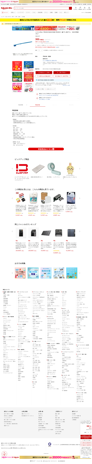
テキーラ (63, 305)
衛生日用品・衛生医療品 (52, 348)
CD (33, 385)
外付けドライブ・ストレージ (23, 340)
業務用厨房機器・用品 (51, 308)
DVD (34, 387)
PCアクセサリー (21, 329)
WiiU (48, 334)
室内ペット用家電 (65, 370)
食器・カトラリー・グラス (52, 297)
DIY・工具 (18, 16)
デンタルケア (20, 363)
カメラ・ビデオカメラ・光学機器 (24, 298)
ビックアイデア (21, 12)
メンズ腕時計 (79, 335)
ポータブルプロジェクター (23, 321)
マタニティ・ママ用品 (66, 338)
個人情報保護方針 (75, 417)
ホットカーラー (21, 361)
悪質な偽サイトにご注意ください (19, 447)
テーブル (78, 366)
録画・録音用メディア (22, 300)
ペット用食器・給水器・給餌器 (68, 364)
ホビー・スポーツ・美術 (37, 350)
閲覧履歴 (40, 417)
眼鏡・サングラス (80, 314)
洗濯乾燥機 (5, 298)
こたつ (4, 323)
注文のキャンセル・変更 (60, 419)
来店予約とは (65, 85)
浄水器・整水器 (6, 367)
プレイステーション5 (51, 320)
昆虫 (63, 367)
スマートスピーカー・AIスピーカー (24, 319)
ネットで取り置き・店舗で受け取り (11, 423)
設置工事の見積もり (8, 421)
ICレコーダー (20, 310)
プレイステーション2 (51, 332)
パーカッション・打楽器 (37, 330)
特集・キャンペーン (25, 413)
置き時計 (78, 340)
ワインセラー (5, 357)
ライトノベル (35, 374)
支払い (56, 415)
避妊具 (48, 350)
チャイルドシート (65, 347)
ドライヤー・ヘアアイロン (23, 351)
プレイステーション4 (51, 321)
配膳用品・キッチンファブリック (53, 306)
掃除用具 (78, 322)
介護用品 (49, 354)
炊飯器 (4, 341)
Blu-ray (34, 383)
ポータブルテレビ (21, 311)
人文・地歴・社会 (36, 360)
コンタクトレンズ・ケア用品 (53, 352)
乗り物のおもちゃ (65, 313)
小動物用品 (64, 360)
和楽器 (34, 335)
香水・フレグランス (51, 373)
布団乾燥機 (5, 301)
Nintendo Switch (50, 318)
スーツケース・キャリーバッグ (83, 348)
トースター (5, 344)
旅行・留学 (35, 348)
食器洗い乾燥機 (6, 366)
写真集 (34, 377)
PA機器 (34, 319)
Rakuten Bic (6, 8)
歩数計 (19, 375)
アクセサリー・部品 (22, 315)
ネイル (48, 368)
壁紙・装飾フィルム (80, 381)
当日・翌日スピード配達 (9, 413)
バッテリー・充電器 (36, 303)
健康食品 (49, 383)
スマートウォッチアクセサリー (39, 308)
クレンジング (50, 365)
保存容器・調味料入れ (51, 298)
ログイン (83, 12)
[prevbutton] (12, 168)
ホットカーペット (6, 321)
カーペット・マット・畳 (81, 378)
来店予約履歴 (41, 425)
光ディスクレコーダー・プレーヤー (24, 302)
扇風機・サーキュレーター (8, 330)
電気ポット (5, 354)
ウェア (78, 305)
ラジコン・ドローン (66, 318)
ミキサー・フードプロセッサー (9, 359)
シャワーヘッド (21, 366)
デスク (78, 368)
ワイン (63, 295)
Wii (48, 335)
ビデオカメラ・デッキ (22, 306)
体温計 (19, 380)
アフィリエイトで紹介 (59, 429)
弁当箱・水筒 (50, 304)
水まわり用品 (50, 314)
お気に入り (40, 415)
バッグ (78, 349)
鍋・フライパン (50, 293)
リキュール (64, 300)
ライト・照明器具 (6, 314)
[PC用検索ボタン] (70, 8)
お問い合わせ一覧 (46, 461)
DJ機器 (34, 331)
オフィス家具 (79, 388)
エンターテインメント (37, 346)
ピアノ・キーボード (36, 318)
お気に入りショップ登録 (60, 421)
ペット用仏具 (64, 369)
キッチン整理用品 (50, 302)
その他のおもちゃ (65, 331)
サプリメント (50, 378)
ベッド (78, 361)
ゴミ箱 (78, 384)
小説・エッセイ (36, 363)
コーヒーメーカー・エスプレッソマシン (9, 347)
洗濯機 (56, 12)
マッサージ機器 (21, 368)
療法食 (63, 372)
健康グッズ (49, 385)
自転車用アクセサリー (81, 297)
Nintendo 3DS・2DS (51, 323)
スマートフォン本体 (36, 293)
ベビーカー (64, 345)
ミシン (4, 308)
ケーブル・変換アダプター (38, 301)
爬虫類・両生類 (65, 365)
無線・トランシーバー (22, 317)
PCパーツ (20, 345)
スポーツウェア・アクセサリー (83, 312)
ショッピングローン (8, 417)
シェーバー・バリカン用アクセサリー (24, 357)
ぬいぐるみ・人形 (65, 310)
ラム (63, 298)
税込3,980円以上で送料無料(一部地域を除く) (19, 4)
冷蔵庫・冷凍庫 (6, 295)
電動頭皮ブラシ (21, 364)
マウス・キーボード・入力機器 (24, 341)
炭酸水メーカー (6, 364)
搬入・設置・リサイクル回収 (9, 419)
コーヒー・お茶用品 (51, 310)
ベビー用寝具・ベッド (66, 342)
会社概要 (84, 4)
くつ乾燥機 (5, 303)
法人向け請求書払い (42, 427)
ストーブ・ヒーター (7, 320)
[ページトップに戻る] (90, 287)
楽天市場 (89, 4)
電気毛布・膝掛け (6, 325)
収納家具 (78, 374)
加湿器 (4, 332)
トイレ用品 (79, 329)
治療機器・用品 (50, 347)
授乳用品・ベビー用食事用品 (67, 344)
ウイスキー (64, 293)
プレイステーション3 (51, 330)
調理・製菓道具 (50, 295)
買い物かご (40, 413)
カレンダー (35, 355)
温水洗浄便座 (20, 371)
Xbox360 (49, 327)
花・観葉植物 (64, 390)
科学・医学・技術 (36, 369)
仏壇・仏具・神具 (80, 401)
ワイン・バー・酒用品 (51, 312)
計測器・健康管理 (50, 381)
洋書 (33, 372)
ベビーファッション (66, 337)
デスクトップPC (21, 326)
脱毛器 (19, 359)
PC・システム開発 (36, 370)
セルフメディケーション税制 (6, 447)
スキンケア (49, 361)
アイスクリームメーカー (8, 372)
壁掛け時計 (79, 338)
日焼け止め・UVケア (51, 372)
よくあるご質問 (69, 4)
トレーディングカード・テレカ (68, 325)
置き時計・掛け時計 (80, 379)
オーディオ (20, 295)
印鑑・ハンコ (79, 320)
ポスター (34, 379)
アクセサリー (35, 328)
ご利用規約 (74, 419)
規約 (69, 85)
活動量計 (19, 373)
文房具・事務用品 (80, 318)
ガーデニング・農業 (66, 385)
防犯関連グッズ (80, 396)
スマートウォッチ (80, 342)
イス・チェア (79, 369)
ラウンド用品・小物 (80, 304)
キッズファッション (66, 335)
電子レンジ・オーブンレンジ (9, 339)
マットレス (79, 357)
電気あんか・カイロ (7, 327)
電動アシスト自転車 (80, 295)
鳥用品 (63, 362)
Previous (11, 28)
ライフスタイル (36, 357)
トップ (2, 16)
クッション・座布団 (80, 364)
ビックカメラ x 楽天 (5, 4)
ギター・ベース (36, 326)
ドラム (34, 324)
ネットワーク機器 (21, 338)
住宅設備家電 (5, 312)
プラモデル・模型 (65, 315)
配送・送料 (57, 413)
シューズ (78, 300)
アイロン (5, 307)
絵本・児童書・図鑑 (36, 344)
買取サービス (6, 425)
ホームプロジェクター (22, 304)
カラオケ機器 (35, 337)
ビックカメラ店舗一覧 (77, 4)
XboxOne (49, 325)
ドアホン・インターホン (67, 378)
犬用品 (63, 355)
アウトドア (79, 311)
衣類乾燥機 (5, 300)
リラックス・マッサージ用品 (53, 388)
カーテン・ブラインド (81, 376)
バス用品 (78, 327)
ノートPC (20, 327)
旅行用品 (78, 351)
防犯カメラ (64, 380)
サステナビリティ (53, 461)
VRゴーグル (35, 313)
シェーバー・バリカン (22, 354)
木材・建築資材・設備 (66, 384)
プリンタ (19, 333)
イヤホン (34, 12)
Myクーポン (40, 421)
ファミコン (49, 339)
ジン (63, 297)
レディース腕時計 (80, 337)
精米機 (4, 343)
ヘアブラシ (20, 353)
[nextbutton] (79, 168)
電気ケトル (5, 356)
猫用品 (63, 353)
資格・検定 (35, 375)
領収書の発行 (57, 423)
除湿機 (4, 334)
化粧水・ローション (51, 363)
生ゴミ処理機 (5, 371)
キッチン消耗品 (50, 300)
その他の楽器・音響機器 (37, 338)
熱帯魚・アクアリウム (66, 358)
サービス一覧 (39, 461)
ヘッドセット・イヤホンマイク (39, 305)
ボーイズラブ (35, 365)
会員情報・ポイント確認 (43, 423)
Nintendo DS (49, 337)
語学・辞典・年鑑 (36, 367)
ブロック (63, 329)
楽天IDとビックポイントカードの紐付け (45, 430)
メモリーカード (21, 313)
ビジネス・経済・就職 (37, 353)
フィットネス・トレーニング (82, 307)
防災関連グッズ (65, 382)
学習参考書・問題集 (36, 362)
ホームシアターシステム (23, 308)
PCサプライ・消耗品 (22, 336)
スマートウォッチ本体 (37, 307)
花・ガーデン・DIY (10, 16)
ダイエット (49, 380)
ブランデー (64, 304)
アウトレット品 (80, 394)
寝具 (77, 356)
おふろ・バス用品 (65, 340)
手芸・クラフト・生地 (81, 325)
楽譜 (33, 351)
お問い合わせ (57, 433)
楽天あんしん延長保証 (8, 415)
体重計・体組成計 (21, 376)
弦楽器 (34, 333)
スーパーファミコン (51, 340)
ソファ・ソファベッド (81, 363)
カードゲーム (64, 322)
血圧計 (19, 378)
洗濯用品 (78, 324)
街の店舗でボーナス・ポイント (28, 415)
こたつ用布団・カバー (81, 386)
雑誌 (33, 358)
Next (81, 28)
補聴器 (19, 369)
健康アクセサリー (50, 387)
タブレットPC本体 (36, 295)
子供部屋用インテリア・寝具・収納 (83, 372)
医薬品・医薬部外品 (51, 345)
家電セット (13, 12)
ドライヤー (28, 12)
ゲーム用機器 (20, 343)
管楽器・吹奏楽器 (36, 323)
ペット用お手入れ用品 (66, 357)
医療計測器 (49, 355)
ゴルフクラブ (79, 298)
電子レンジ (66, 12)
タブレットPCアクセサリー (38, 300)
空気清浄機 (40, 12)
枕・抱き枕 (79, 359)
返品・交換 (57, 417)
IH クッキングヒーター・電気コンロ (9, 362)
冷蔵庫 (51, 12)
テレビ (60, 12)
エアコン (46, 12)
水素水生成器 (5, 369)
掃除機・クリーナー (7, 305)
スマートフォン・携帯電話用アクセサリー (39, 298)
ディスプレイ (20, 331)
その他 (23, 16)
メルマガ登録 (57, 425)
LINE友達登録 (58, 427)
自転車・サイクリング (81, 293)
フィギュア (64, 317)
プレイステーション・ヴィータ (53, 328)
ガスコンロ (5, 352)
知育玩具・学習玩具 (66, 312)
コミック (34, 343)
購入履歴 (40, 419)
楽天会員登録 (88, 12)
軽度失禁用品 (50, 357)
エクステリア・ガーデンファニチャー (68, 388)
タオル (78, 331)
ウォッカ (63, 302)
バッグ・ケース (80, 302)
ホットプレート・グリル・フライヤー (9, 350)
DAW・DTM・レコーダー (38, 321)
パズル (63, 320)
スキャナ (19, 334)
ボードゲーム (64, 324)
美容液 (48, 367)
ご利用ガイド (62, 4)
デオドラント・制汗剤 (51, 370)
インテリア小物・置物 (81, 390)
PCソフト (20, 346)
